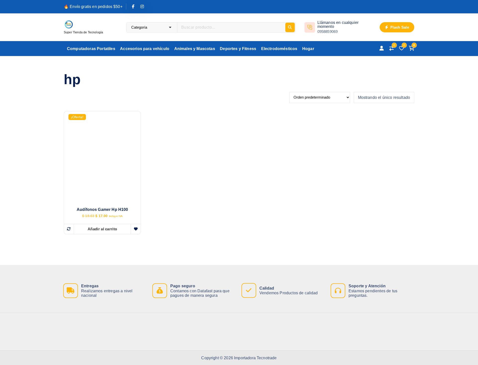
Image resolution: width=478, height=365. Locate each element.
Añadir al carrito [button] (102, 229)
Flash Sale (399, 27)
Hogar (308, 49)
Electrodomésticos (279, 49)
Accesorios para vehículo (144, 49)
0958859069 (327, 31)
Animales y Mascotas (194, 49)
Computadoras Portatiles (91, 49)
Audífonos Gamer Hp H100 (102, 209)
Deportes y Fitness (238, 49)
